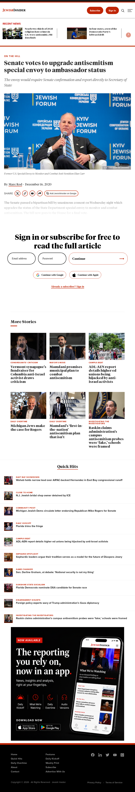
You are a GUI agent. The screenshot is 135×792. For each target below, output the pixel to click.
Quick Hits (67, 467)
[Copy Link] (25, 193)
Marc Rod (15, 184)
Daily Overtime (19, 763)
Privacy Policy (94, 782)
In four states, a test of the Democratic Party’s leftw (103, 32)
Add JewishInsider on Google (63, 193)
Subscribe (95, 10)
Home (14, 754)
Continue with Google (52, 275)
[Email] (32, 193)
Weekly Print (52, 763)
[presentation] (128, 35)
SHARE (8, 193)
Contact (15, 771)
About (14, 767)
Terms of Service (114, 782)
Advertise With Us (55, 771)
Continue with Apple (88, 275)
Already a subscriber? (67, 286)
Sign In (112, 10)
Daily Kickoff (52, 758)
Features (50, 754)
